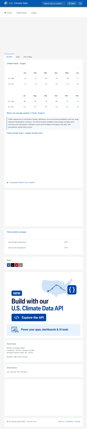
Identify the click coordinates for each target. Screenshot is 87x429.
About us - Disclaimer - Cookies (69, 421)
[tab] (28, 57)
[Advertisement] (43, 35)
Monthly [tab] (9, 57)
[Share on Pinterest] (17, 265)
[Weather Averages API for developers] (43, 305)
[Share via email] (21, 265)
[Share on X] (13, 265)
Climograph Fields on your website (22, 182)
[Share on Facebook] (9, 265)
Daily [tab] (18, 57)
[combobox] (54, 3)
